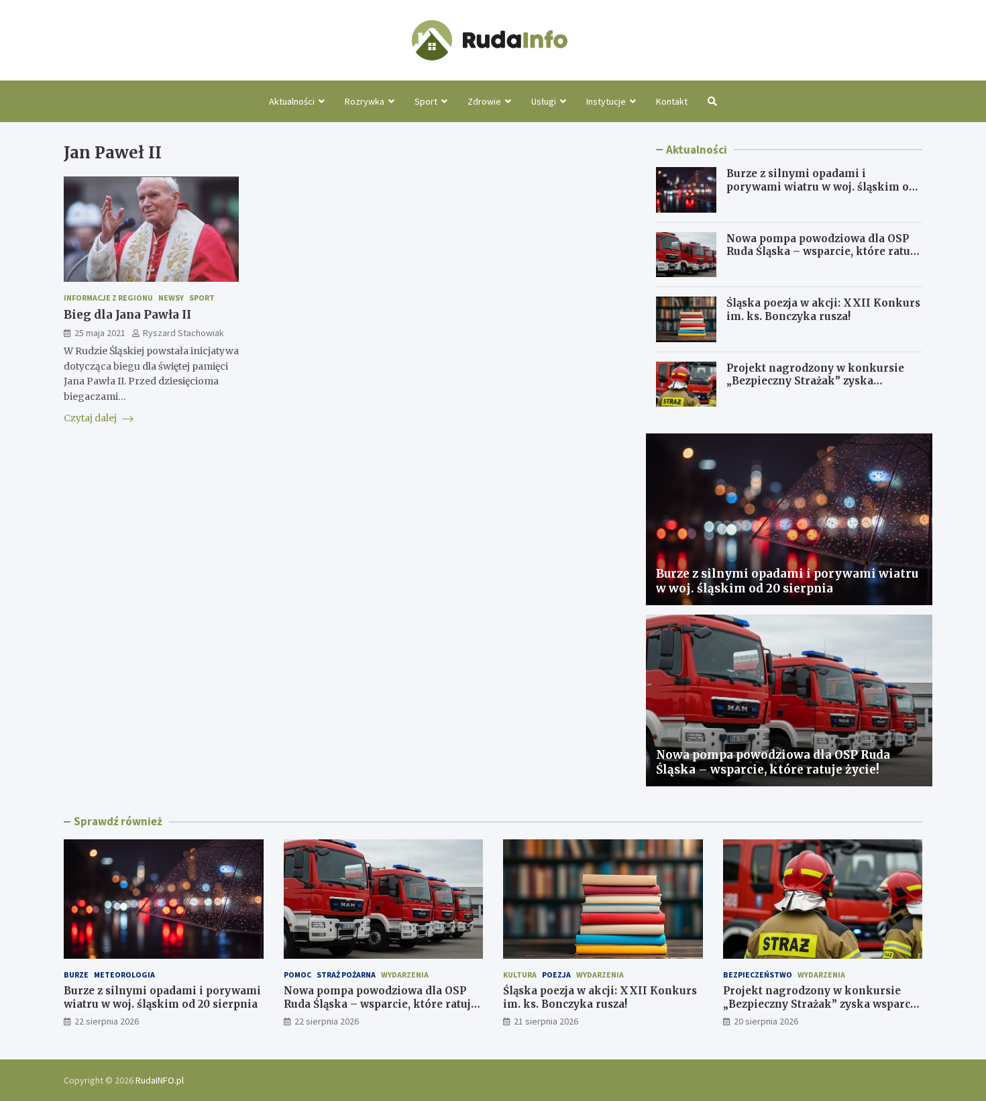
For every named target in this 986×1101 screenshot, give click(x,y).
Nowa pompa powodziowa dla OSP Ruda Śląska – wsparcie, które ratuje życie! (823, 251)
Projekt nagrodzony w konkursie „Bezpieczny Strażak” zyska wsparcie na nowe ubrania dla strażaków (815, 388)
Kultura (520, 974)
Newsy (171, 298)
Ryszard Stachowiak (183, 333)
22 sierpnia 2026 (106, 1021)
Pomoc (297, 974)
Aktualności (292, 101)
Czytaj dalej (91, 418)
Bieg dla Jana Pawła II (127, 314)
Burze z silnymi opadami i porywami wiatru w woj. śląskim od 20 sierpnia (821, 186)
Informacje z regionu (108, 298)
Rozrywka (364, 101)
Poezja (556, 974)
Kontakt (672, 101)
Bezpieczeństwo (757, 974)
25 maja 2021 (99, 333)
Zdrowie (484, 101)
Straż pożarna (346, 974)
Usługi (543, 101)
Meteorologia (124, 974)
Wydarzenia (405, 974)
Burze (76, 974)
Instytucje (606, 101)
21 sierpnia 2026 (546, 1021)
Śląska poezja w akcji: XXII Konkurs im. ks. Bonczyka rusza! (823, 310)
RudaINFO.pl (159, 1080)
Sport (426, 101)
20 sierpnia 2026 (766, 1021)
